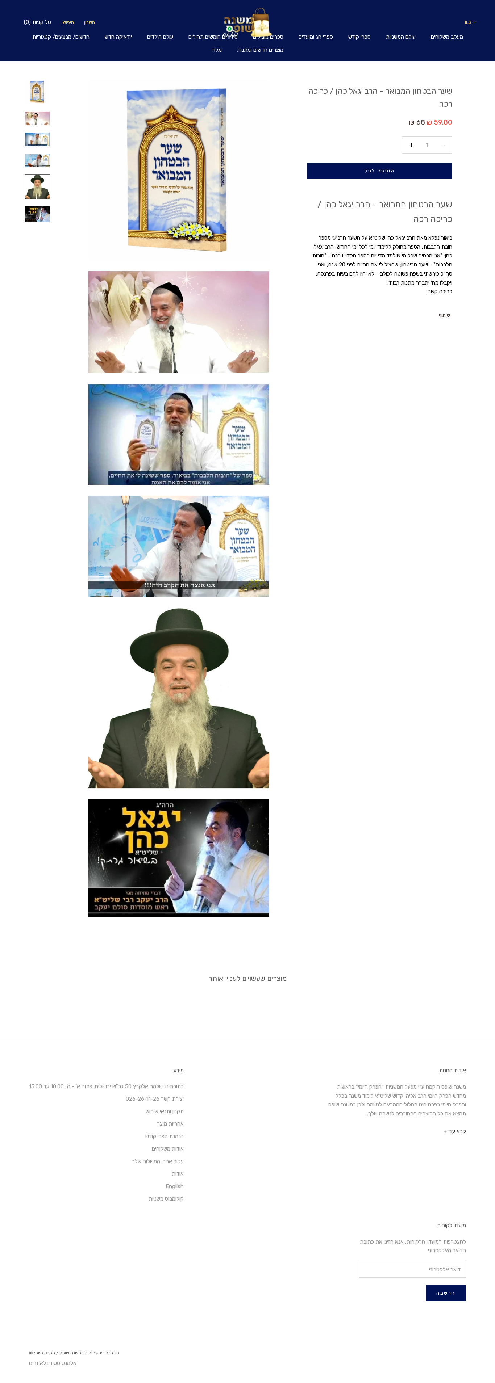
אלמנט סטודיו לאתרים (52, 1363)
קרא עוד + (455, 1131)
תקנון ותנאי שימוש (165, 1111)
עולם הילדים (160, 37)
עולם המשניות (401, 37)
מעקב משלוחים (447, 37)
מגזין (217, 50)
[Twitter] (425, 313)
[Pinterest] (415, 313)
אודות (178, 1173)
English (175, 1186)
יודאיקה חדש (118, 37)
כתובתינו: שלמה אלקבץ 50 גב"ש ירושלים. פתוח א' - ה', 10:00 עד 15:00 (106, 1086)
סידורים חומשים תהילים (213, 37)
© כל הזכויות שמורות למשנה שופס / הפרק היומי (74, 1352)
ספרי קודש (359, 37)
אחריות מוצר (170, 1124)
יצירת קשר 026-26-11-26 (155, 1099)
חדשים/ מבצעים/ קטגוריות (61, 37)
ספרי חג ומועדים (316, 37)
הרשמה (446, 1293)
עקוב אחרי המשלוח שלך (158, 1161)
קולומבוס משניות (166, 1198)
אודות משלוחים (168, 1149)
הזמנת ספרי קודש (164, 1136)
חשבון (89, 22)
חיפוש (68, 22)
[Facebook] (434, 313)
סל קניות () (37, 22)
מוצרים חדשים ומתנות (260, 50)
